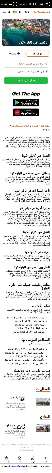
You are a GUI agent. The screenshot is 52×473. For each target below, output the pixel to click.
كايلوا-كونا (46, 130)
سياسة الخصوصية (17, 466)
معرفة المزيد (21, 409)
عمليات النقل (45, 126)
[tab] (45, 459)
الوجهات (35, 126)
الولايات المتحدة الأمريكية (20, 126)
